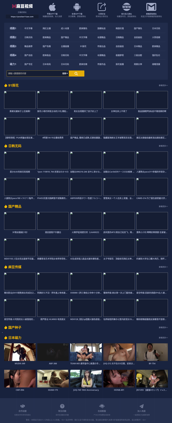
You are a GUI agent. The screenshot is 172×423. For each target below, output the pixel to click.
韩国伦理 (120, 28)
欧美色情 (83, 64)
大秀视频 (156, 37)
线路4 (13, 55)
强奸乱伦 (156, 55)
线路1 (13, 28)
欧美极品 (47, 55)
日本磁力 (14, 337)
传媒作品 (101, 64)
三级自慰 (138, 55)
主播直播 (65, 46)
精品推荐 (28, 46)
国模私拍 (101, 28)
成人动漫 (65, 28)
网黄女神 (138, 64)
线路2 (13, 37)
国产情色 (138, 28)
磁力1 (13, 64)
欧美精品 (47, 37)
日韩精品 (120, 37)
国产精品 (65, 37)
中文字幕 (28, 28)
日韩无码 (28, 37)
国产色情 (47, 46)
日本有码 (47, 64)
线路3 (13, 46)
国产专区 (28, 64)
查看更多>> (163, 85)
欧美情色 (83, 28)
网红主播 (47, 28)
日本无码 (156, 28)
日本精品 (138, 46)
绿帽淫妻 (156, 64)
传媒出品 (101, 46)
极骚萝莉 (120, 55)
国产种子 (14, 327)
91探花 (83, 46)
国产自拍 (28, 55)
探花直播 (120, 64)
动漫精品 (101, 37)
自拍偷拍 (138, 37)
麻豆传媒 (14, 267)
